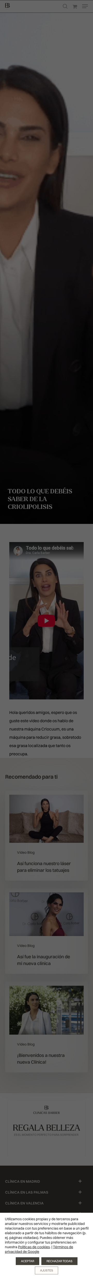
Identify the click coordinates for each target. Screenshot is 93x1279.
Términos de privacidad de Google (39, 1249)
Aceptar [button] (27, 1261)
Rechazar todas (59, 1261)
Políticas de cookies (34, 1247)
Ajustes (46, 1270)
